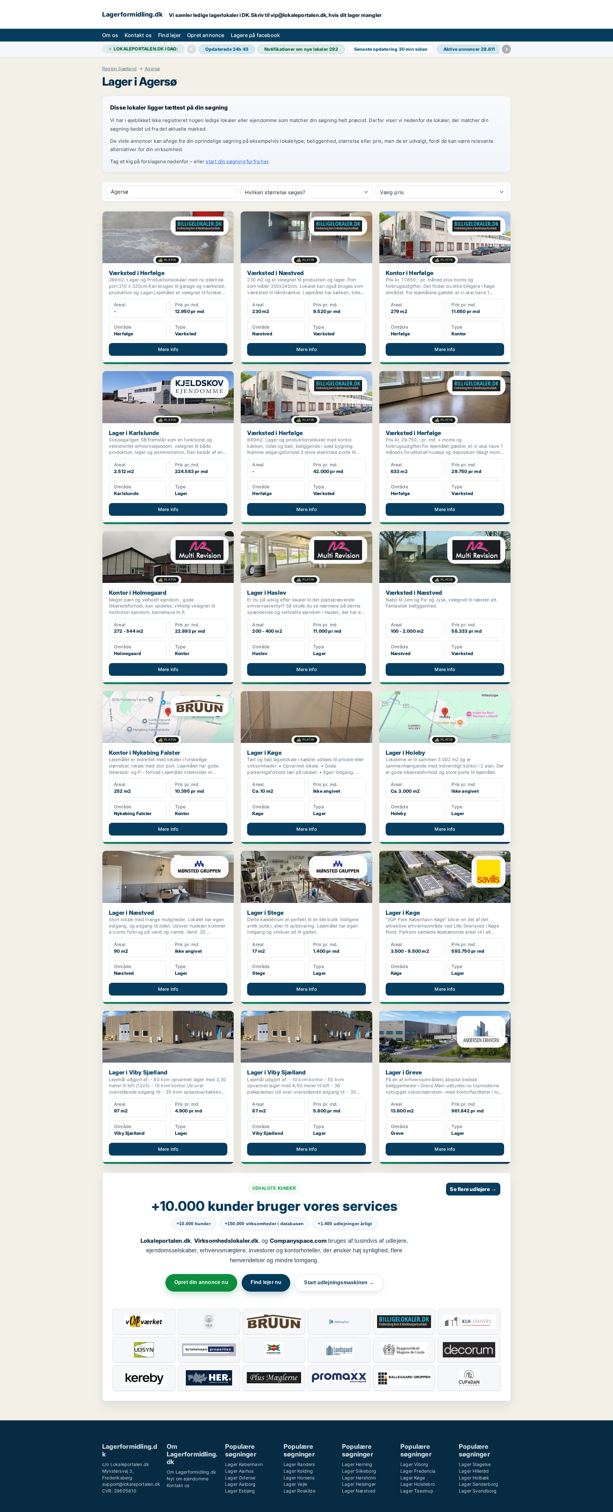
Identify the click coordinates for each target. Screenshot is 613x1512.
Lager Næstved (359, 1490)
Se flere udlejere (473, 1189)
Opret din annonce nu (201, 1282)
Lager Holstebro (417, 1484)
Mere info (168, 349)
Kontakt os (138, 35)
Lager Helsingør (359, 1484)
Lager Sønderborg (478, 1484)
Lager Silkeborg (359, 1471)
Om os (110, 35)
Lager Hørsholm (359, 1477)
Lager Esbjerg (240, 1490)
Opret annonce (205, 35)
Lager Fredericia (417, 1471)
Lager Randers (299, 1464)
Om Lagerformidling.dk (191, 1472)
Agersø (152, 68)
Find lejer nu (266, 1282)
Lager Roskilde (299, 1490)
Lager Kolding (298, 1471)
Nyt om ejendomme (187, 1478)
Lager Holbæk (474, 1477)
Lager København (244, 1464)
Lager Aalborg (240, 1484)
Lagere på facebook (255, 35)
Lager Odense (240, 1477)
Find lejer (169, 35)
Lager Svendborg (477, 1490)
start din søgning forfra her (237, 161)
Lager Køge (412, 1477)
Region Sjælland (119, 68)
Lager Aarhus (239, 1471)
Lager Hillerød (474, 1471)
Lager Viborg (414, 1464)
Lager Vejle (295, 1484)
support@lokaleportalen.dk (131, 1484)
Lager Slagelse (475, 1464)
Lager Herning (357, 1464)
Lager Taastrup (416, 1490)
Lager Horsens (299, 1477)
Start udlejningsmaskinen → (339, 1282)
